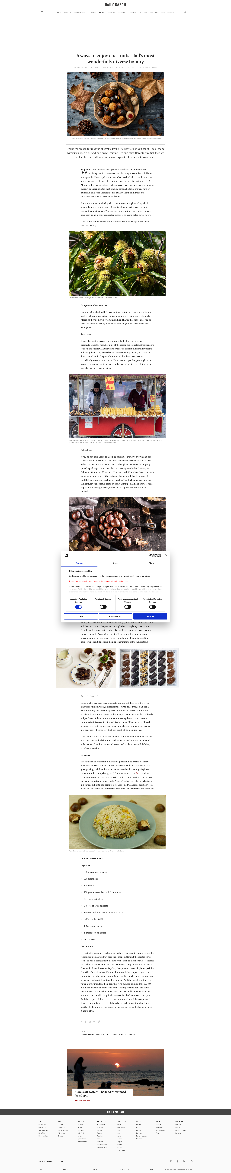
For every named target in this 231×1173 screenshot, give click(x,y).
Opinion (179, 1121)
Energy (99, 1130)
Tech (98, 1139)
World (81, 1121)
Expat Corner (167, 12)
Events (138, 1130)
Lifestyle (121, 1121)
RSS (151, 1169)
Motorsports (160, 1130)
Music (138, 1127)
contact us (124, 1169)
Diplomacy (42, 1124)
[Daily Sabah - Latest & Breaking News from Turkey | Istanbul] (115, 4)
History (143, 12)
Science (122, 12)
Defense (100, 1142)
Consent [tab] (79, 563)
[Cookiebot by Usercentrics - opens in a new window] (150, 555)
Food (101, 12)
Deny (81, 616)
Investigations (62, 1130)
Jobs (40, 1169)
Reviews (139, 1139)
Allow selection (115, 616)
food (114, 1034)
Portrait (138, 1133)
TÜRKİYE (62, 1121)
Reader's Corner (181, 1130)
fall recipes (131, 1034)
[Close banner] (166, 555)
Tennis (158, 1133)
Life (59, 12)
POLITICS (42, 1121)
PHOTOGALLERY (84, 1100)
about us (94, 1169)
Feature (154, 12)
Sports (159, 1121)
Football (158, 1124)
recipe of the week (87, 1034)
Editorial (178, 1133)
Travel (93, 12)
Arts (138, 1121)
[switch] (103, 607)
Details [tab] (116, 563)
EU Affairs (41, 1133)
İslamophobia (82, 1142)
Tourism (100, 1136)
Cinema (138, 1124)
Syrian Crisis (82, 1139)
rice (107, 1034)
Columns (178, 1124)
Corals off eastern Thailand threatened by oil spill (100, 1094)
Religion (133, 12)
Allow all (150, 616)
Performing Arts (141, 1136)
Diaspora (61, 1136)
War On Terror (43, 1130)
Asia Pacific (81, 1133)
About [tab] (151, 563)
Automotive (101, 1124)
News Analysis (43, 1136)
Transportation (102, 1145)
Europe (80, 1127)
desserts (121, 1034)
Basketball (159, 1127)
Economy (100, 1127)
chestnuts (100, 1034)
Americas (81, 1130)
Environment (80, 12)
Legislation (42, 1127)
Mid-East (80, 1124)
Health (67, 12)
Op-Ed (177, 1127)
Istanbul (61, 1124)
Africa (80, 1136)
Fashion (111, 12)
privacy (66, 1169)
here (138, 773)
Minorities (61, 1133)
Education (61, 1127)
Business (101, 1121)
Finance (99, 1133)
